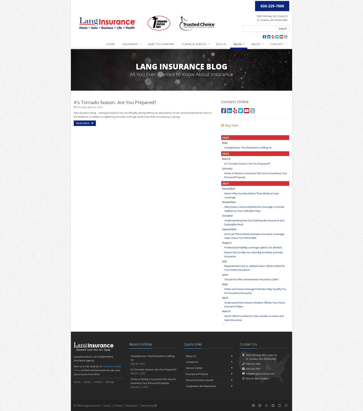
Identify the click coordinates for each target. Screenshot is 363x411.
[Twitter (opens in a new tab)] (277, 36)
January (227, 168)
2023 (225, 137)
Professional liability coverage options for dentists (253, 247)
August (227, 242)
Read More (83, 123)
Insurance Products (197, 374)
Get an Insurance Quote (199, 380)
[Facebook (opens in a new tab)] (264, 36)
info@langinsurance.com (260, 373)
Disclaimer (132, 405)
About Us (191, 356)
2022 (225, 153)
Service (195, 44)
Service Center (194, 368)
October (227, 215)
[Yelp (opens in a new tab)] (272, 36)
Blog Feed (231, 125)
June (225, 274)
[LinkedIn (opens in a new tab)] (269, 36)
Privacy (118, 405)
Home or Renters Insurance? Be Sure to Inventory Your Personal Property (153, 383)
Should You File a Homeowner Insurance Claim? (251, 279)
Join (221, 44)
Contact (278, 44)
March (226, 159)
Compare (161, 44)
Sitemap (109, 382)
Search (282, 28)
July (224, 261)
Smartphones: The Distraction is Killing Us (248, 147)
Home (110, 44)
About (257, 44)
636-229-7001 (253, 368)
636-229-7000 (253, 363)
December (228, 188)
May (225, 142)
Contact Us (192, 362)
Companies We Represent (201, 386)
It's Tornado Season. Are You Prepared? (115, 102)
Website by (149, 405)
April (225, 298)
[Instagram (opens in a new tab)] (285, 36)
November (229, 202)
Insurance (132, 44)
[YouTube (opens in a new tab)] (281, 36)
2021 (225, 183)
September (229, 229)
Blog (239, 44)
